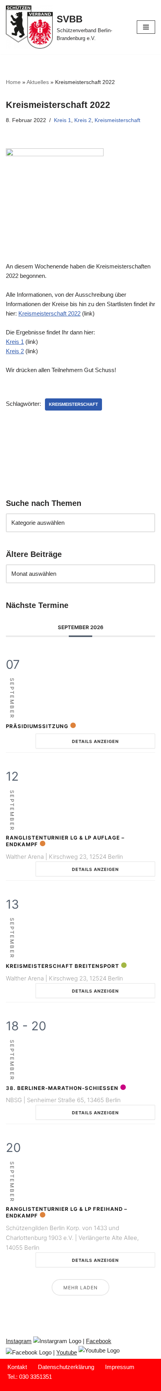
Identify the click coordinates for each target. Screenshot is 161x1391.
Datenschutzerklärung (66, 1367)
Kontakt (17, 1367)
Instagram (19, 1341)
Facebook (98, 1341)
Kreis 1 (62, 120)
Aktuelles (38, 82)
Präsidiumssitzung (37, 726)
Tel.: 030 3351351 (29, 1376)
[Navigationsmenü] (146, 27)
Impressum (119, 1367)
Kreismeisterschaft (117, 120)
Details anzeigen (95, 741)
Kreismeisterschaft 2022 (49, 313)
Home (13, 82)
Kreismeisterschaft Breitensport (62, 966)
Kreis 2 (82, 120)
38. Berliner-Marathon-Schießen (62, 1088)
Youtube (66, 1352)
